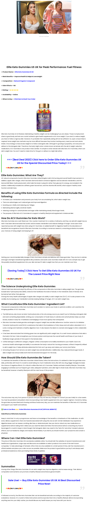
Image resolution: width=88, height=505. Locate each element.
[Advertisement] (44, 51)
